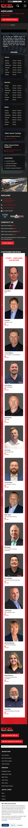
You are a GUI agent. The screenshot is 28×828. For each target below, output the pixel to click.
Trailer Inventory (5, 764)
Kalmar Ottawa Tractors (7, 786)
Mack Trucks (5, 777)
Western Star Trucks (6, 774)
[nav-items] (1, 1)
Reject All (13, 825)
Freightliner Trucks (6, 771)
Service (3, 796)
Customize (20, 825)
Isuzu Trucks (5, 780)
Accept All (5, 825)
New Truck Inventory (6, 758)
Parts (3, 793)
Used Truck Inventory (7, 761)
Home (2, 25)
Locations (7, 25)
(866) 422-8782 (6, 15)
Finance (3, 799)
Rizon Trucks (5, 783)
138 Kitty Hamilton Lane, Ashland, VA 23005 (13, 13)
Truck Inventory (5, 755)
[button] (24, 1)
